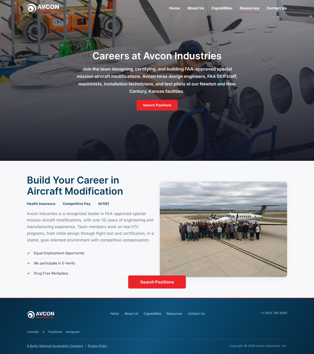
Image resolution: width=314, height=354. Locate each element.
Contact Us (277, 8)
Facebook (55, 332)
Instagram (73, 332)
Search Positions (157, 105)
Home (174, 8)
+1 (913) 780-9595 (273, 313)
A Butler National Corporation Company (55, 346)
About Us (195, 8)
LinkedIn (33, 332)
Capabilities (221, 8)
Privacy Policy (97, 346)
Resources (249, 8)
